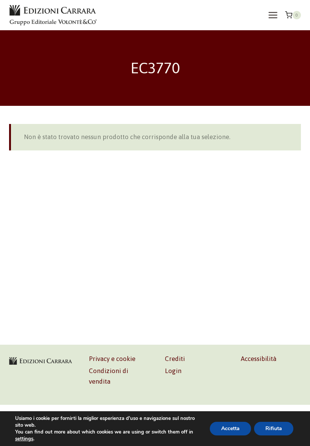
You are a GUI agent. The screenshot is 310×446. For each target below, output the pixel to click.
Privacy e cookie (112, 358)
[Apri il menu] (272, 15)
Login (173, 371)
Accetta (230, 428)
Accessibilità (258, 358)
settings (24, 438)
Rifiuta (273, 428)
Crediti (175, 358)
